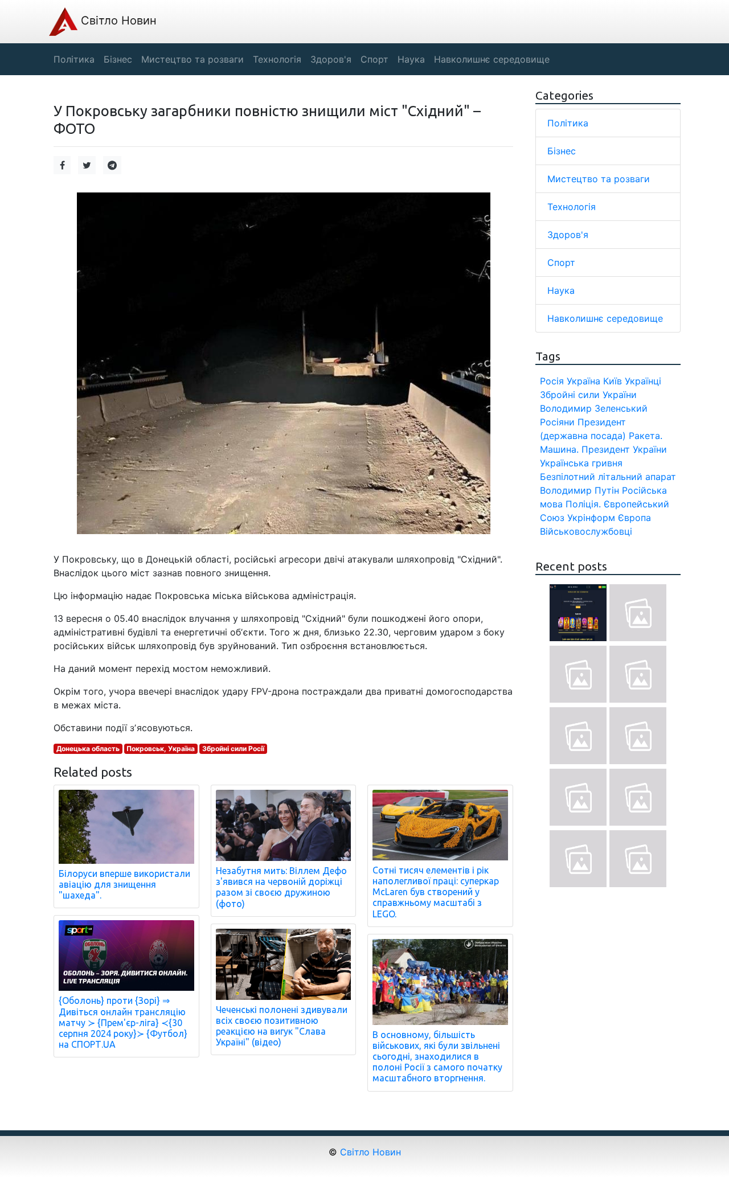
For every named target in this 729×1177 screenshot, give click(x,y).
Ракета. (645, 435)
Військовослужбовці (586, 531)
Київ (612, 381)
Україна (583, 381)
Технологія (571, 206)
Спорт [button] (374, 59)
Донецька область (88, 748)
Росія (552, 381)
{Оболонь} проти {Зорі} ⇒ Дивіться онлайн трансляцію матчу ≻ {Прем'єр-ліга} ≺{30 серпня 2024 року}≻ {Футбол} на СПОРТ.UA (123, 1022)
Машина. (559, 449)
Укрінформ (591, 517)
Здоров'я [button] (330, 59)
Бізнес (561, 151)
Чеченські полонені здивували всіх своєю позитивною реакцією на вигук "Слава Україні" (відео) (281, 1026)
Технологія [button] (277, 59)
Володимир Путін (579, 490)
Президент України (624, 449)
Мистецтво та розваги (598, 178)
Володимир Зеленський (594, 408)
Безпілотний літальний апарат (608, 476)
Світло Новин (117, 20)
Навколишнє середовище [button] (492, 59)
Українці (643, 381)
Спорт (561, 262)
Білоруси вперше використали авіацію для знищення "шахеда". (124, 884)
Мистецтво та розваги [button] (192, 59)
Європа (634, 517)
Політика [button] (74, 59)
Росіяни (557, 422)
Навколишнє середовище (605, 318)
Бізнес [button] (118, 59)
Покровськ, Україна (160, 748)
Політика (567, 123)
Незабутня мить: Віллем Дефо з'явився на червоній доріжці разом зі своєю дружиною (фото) (281, 887)
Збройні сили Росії (233, 748)
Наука (561, 290)
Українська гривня (581, 463)
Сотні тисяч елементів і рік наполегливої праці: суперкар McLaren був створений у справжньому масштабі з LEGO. (435, 892)
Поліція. (583, 504)
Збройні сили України (588, 394)
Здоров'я (567, 234)
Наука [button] (411, 59)
